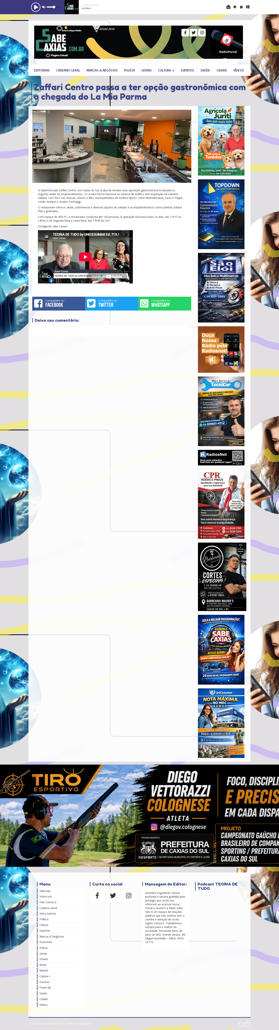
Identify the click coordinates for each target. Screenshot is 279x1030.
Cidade (222, 70)
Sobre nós (45, 896)
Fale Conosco (47, 902)
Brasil (42, 964)
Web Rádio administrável (244, 1024)
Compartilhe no (54, 303)
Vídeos (238, 70)
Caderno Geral (68, 70)
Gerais (146, 70)
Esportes (44, 930)
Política (43, 919)
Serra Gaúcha (47, 913)
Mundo (43, 970)
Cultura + (166, 70)
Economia (45, 942)
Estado (43, 959)
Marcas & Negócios (102, 70)
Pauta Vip (45, 987)
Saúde (205, 70)
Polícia (129, 70)
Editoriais (42, 70)
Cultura (43, 925)
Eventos (187, 70)
